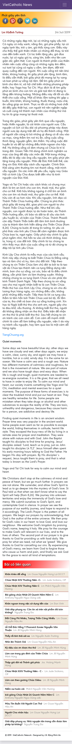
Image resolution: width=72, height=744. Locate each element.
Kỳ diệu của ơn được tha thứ (20, 647)
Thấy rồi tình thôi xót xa (17, 635)
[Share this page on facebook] (5, 21)
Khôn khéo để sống (15, 574)
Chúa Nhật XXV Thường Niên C (22, 585)
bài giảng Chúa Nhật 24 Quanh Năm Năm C (29, 694)
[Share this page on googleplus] (20, 21)
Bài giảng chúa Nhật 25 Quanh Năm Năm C (29, 594)
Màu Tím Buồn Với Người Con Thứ (23, 703)
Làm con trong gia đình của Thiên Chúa (26, 653)
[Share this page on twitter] (27, 21)
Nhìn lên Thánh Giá (15, 641)
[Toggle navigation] (64, 4)
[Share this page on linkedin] (34, 21)
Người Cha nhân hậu (16, 712)
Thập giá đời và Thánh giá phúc (22, 662)
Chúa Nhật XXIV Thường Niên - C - (24, 671)
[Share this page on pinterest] (12, 21)
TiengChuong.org (13, 334)
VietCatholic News (17, 5)
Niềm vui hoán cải (14, 688)
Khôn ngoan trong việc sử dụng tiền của (26, 603)
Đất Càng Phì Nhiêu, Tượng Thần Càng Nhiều (30, 618)
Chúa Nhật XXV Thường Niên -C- (23, 580)
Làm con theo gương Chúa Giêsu (23, 680)
